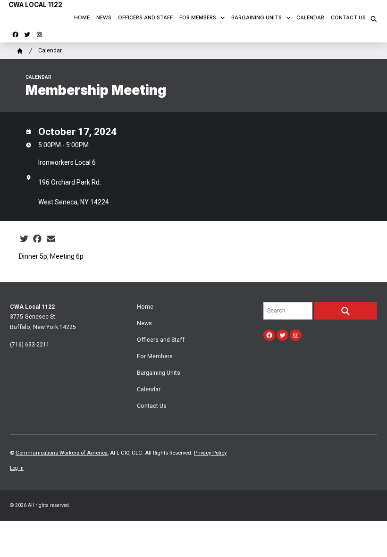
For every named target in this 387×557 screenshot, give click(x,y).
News (103, 18)
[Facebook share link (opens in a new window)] (37, 239)
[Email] (51, 239)
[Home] (20, 51)
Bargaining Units (256, 18)
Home (82, 18)
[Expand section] (222, 18)
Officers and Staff (145, 18)
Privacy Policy (210, 453)
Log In (17, 468)
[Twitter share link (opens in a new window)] (24, 239)
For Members (197, 18)
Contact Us (348, 18)
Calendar (310, 18)
